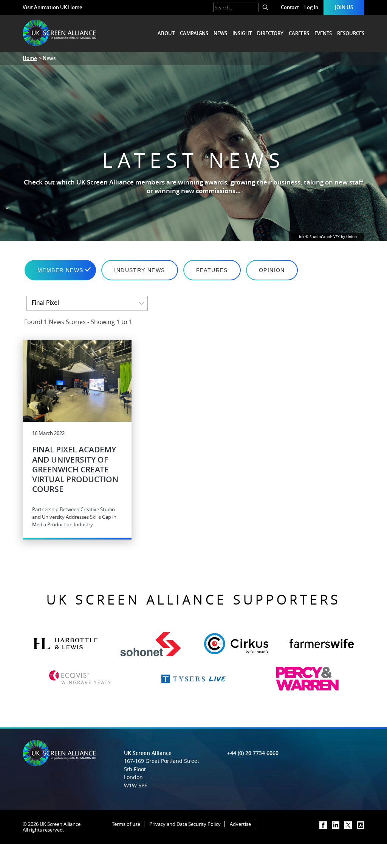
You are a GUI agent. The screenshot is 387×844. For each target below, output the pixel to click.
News (220, 33)
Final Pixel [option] (45, 303)
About (166, 33)
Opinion (272, 270)
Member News (60, 270)
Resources (350, 33)
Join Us (344, 7)
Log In (311, 7)
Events (323, 33)
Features (212, 270)
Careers (299, 33)
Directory (270, 33)
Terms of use (126, 824)
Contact (290, 7)
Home (30, 58)
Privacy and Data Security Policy (185, 824)
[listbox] (87, 303)
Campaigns (194, 33)
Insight (242, 33)
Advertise (240, 824)
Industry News (139, 270)
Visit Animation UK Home (52, 7)
